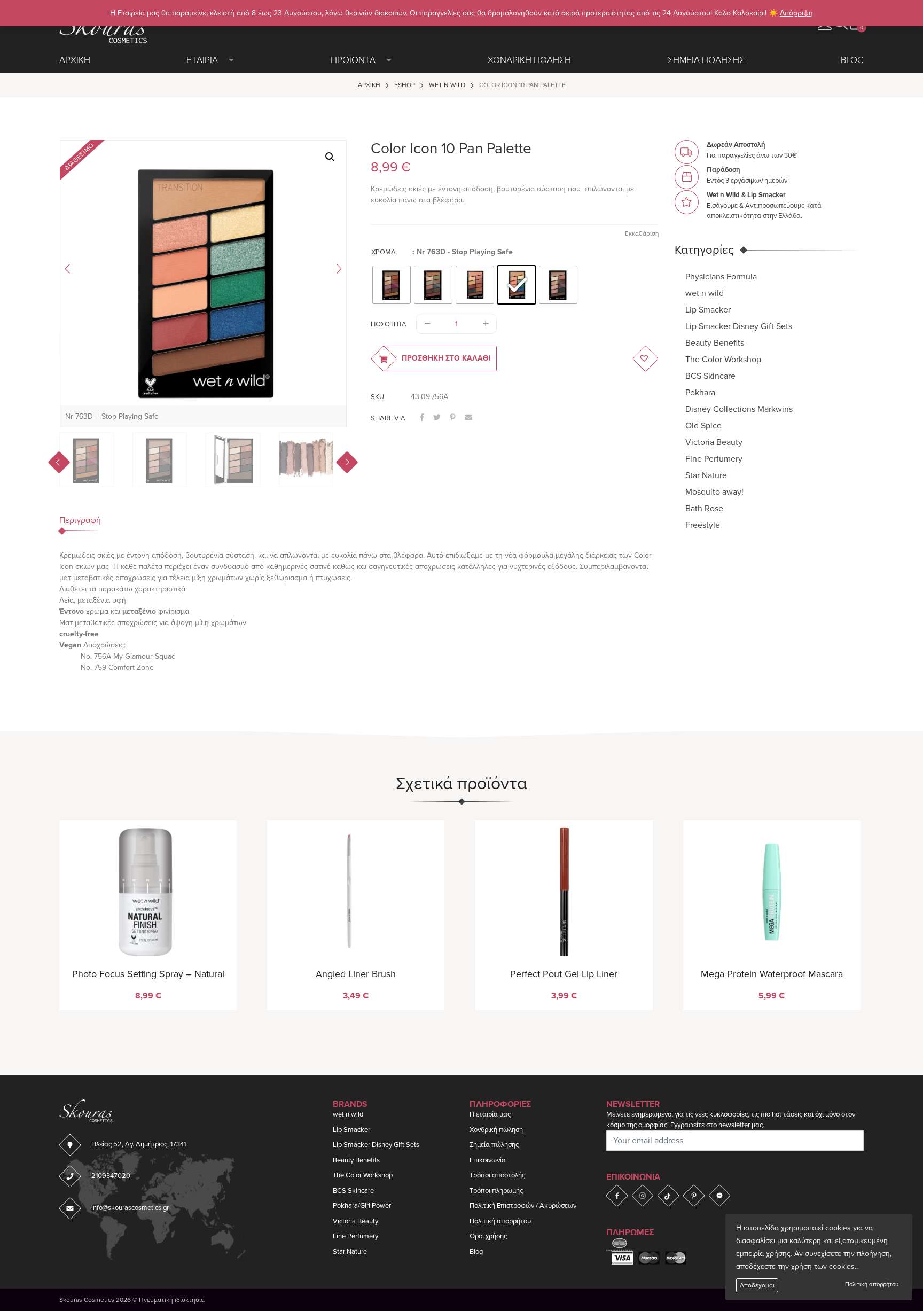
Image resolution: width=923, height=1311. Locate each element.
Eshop (404, 85)
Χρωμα (383, 252)
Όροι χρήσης (488, 1236)
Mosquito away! (714, 491)
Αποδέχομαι (757, 1285)
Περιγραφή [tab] (80, 520)
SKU (377, 397)
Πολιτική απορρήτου (871, 1284)
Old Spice (703, 425)
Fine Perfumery (713, 458)
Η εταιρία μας (490, 1114)
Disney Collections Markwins (739, 408)
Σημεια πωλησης (706, 60)
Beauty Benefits (714, 342)
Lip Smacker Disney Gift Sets (738, 326)
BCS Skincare (710, 375)
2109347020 (110, 1176)
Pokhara (700, 392)
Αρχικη (74, 60)
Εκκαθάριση (642, 233)
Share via (388, 418)
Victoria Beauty (713, 441)
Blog (852, 60)
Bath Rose (704, 508)
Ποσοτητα (388, 324)
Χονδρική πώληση (496, 1130)
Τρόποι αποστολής (497, 1175)
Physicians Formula (721, 276)
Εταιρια (202, 60)
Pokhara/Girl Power (362, 1205)
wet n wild (447, 85)
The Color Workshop (723, 359)
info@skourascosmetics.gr (130, 1208)
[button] (330, 157)
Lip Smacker (708, 309)
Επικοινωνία (488, 1160)
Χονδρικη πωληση (529, 60)
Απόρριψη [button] (796, 13)
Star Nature (706, 475)
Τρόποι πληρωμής (496, 1191)
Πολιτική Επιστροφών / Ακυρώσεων (523, 1205)
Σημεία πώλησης (494, 1145)
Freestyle (702, 524)
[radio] (391, 284)
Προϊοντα (353, 60)
